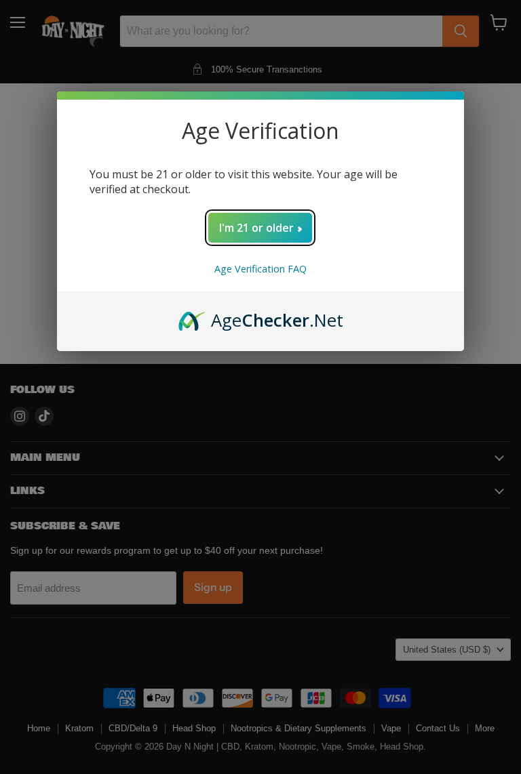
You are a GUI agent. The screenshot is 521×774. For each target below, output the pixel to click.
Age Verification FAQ (260, 268)
